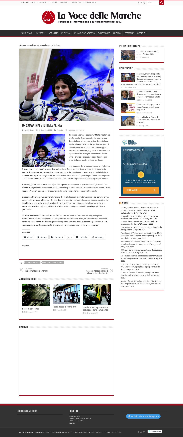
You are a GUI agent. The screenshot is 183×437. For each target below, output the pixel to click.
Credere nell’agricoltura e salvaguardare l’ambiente (97, 271)
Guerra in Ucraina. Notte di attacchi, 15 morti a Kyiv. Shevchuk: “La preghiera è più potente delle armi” (140, 266)
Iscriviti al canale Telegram (145, 416)
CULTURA (117, 33)
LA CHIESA (65, 33)
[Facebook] (139, 2)
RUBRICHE (141, 33)
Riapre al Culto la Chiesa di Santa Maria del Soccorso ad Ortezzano (148, 119)
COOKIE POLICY (89, 3)
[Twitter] (141, 2)
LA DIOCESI (53, 3)
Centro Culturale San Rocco (80, 419)
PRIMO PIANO (26, 33)
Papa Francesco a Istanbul (36, 270)
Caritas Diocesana (76, 421)
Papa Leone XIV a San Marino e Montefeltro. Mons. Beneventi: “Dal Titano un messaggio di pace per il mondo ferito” (141, 235)
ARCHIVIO (64, 3)
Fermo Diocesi (74, 416)
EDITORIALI (40, 33)
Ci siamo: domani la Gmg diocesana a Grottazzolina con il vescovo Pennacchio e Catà (149, 94)
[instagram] (144, 2)
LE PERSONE (129, 33)
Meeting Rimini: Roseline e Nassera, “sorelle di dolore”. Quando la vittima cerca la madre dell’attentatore (139, 210)
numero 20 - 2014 (32, 263)
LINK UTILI (76, 3)
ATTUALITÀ (53, 33)
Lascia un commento (76, 130)
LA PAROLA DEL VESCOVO (84, 33)
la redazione (29, 130)
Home (23, 45)
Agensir (125, 203)
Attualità (31, 45)
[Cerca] (161, 2)
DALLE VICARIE (104, 33)
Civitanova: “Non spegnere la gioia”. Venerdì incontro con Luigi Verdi (148, 107)
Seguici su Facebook (27, 411)
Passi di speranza (30, 308)
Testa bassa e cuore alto (64, 306)
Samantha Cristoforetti (53, 263)
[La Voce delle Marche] (91, 17)
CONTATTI (41, 3)
